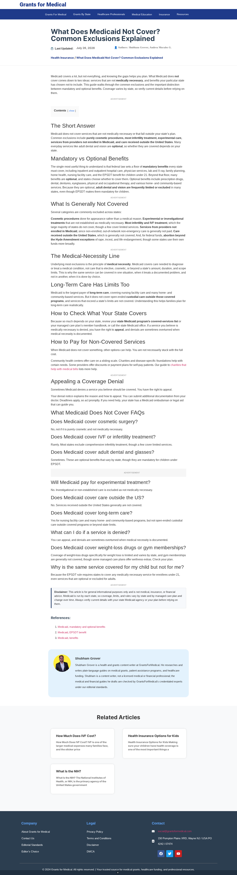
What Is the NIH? (68, 771)
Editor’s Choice (30, 851)
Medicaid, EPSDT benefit (72, 632)
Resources (183, 14)
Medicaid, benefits (68, 637)
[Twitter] (169, 853)
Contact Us (28, 838)
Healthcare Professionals (111, 14)
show (71, 110)
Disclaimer (93, 844)
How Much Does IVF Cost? (76, 736)
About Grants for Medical (36, 831)
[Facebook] (161, 853)
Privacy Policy (95, 831)
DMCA (91, 851)
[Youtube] (178, 853)
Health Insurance (62, 57)
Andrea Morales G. (161, 47)
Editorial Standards (32, 844)
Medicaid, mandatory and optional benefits (81, 626)
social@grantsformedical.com (175, 831)
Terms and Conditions (99, 838)
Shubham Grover (138, 47)
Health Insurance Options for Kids (153, 736)
